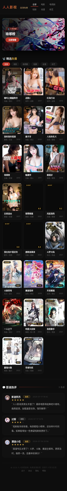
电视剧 (52, 4)
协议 (30, 471)
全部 (34, 4)
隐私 (37, 471)
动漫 (43, 9)
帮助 (44, 471)
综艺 (51, 9)
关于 (23, 471)
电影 (43, 4)
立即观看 (12, 40)
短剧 (34, 9)
